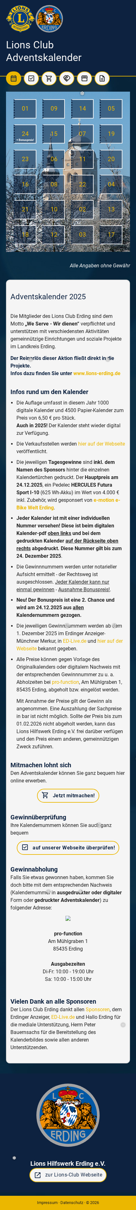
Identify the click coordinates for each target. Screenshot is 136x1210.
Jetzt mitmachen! (68, 795)
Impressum (47, 1202)
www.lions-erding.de (97, 373)
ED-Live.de (74, 641)
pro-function (65, 682)
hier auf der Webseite (101, 444)
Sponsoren (98, 1009)
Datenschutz (71, 1202)
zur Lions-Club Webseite (68, 1175)
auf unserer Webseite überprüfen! (68, 847)
